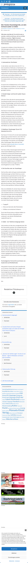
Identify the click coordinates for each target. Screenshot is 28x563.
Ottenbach (20, 413)
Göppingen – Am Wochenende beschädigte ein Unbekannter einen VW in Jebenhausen (14, 15)
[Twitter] (6, 1)
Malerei (7, 410)
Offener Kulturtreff (13, 413)
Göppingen (10, 401)
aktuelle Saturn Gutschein (17, 144)
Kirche (17, 403)
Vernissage (16, 417)
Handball (16, 401)
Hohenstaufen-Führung (8, 369)
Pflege (9, 415)
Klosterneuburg (7, 406)
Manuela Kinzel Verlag (13, 411)
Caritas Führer (16, 391)
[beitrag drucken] (25, 30)
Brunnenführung (6, 342)
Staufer (11, 417)
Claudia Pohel (9, 393)
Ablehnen (14, 553)
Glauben (4, 401)
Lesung (22, 408)
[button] (25, 530)
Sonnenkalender (5, 417)
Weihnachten (21, 417)
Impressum (17, 560)
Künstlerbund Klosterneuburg (14, 408)
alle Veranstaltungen (7, 380)
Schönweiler (19, 415)
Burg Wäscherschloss (7, 391)
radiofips (13, 415)
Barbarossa (12, 389)
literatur (4, 410)
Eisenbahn (17, 393)
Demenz (13, 393)
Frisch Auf (19, 397)
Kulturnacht (20, 405)
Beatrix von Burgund (19, 389)
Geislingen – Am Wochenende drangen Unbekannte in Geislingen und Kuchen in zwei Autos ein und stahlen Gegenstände (14, 20)
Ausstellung (5, 389)
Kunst (5, 408)
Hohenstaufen (9, 403)
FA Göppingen (11, 395)
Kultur (14, 405)
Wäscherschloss (12, 419)
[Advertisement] (12, 448)
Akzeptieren (14, 548)
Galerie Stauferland (12, 399)
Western (4, 419)
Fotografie (19, 395)
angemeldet (11, 304)
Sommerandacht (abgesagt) (9, 315)
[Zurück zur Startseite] (14, 4)
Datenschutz (11, 560)
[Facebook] (4, 1)
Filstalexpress (5, 8)
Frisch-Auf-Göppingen (9, 397)
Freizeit (22, 28)
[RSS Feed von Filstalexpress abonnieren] (2, 1)
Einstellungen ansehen (14, 557)
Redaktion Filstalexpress (8, 28)
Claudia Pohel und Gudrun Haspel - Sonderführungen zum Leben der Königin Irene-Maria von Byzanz (13, 328)
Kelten (14, 403)
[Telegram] (9, 1)
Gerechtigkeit (22, 399)
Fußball (3, 399)
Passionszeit (4, 415)
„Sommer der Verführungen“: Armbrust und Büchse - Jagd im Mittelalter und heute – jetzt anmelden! (13, 355)
